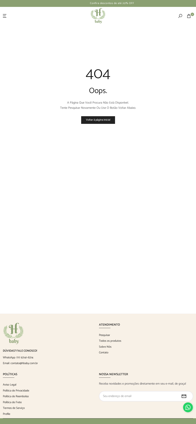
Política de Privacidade (16, 390)
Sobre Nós (105, 346)
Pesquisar (104, 335)
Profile (6, 414)
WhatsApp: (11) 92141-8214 (18, 357)
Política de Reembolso (16, 396)
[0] (188, 16)
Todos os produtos (110, 340)
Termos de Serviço (14, 408)
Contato (103, 352)
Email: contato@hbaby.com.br (20, 363)
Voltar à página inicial (98, 120)
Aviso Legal (9, 384)
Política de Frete (12, 402)
